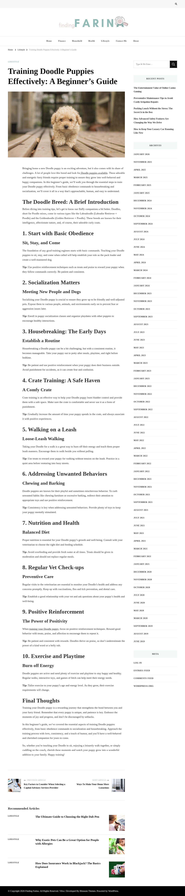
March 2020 (141, 618)
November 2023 (143, 301)
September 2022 (143, 409)
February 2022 (142, 463)
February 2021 (142, 556)
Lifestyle (105, 41)
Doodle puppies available (94, 172)
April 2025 (140, 170)
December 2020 (143, 572)
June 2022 (139, 433)
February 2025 (142, 185)
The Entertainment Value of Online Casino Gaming (155, 90)
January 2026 (142, 154)
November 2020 (143, 580)
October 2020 (142, 587)
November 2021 (143, 487)
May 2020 (139, 611)
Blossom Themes (88, 891)
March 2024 (141, 270)
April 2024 (140, 262)
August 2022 (141, 417)
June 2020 (139, 603)
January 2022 (142, 471)
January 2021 (142, 564)
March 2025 (141, 177)
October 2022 (142, 402)
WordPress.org (144, 686)
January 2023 (142, 378)
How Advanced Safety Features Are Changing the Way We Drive (151, 120)
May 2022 (139, 440)
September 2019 (143, 626)
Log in (138, 663)
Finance (62, 41)
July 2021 (139, 518)
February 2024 (142, 278)
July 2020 (139, 595)
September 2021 (143, 502)
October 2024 (142, 216)
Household (77, 41)
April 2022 (140, 448)
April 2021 (140, 541)
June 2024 (139, 247)
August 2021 (141, 510)
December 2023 (143, 293)
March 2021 (141, 549)
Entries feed (142, 670)
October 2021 (142, 494)
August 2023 (141, 324)
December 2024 (143, 201)
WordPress (113, 891)
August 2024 (141, 232)
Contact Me (121, 41)
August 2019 (141, 634)
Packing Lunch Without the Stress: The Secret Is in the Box (153, 110)
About (136, 41)
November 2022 (143, 394)
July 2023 (139, 332)
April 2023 (140, 355)
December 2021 (143, 479)
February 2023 (142, 371)
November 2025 (143, 162)
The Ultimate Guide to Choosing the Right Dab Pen (67, 816)
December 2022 (143, 386)
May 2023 (139, 348)
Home (49, 41)
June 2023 (139, 340)
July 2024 (139, 239)
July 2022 (139, 425)
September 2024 (143, 224)
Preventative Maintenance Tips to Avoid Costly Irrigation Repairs (153, 100)
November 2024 (143, 208)
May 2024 (139, 255)
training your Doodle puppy (43, 628)
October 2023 (142, 309)
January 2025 (142, 193)
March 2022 (141, 456)
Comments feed (143, 678)
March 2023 (141, 363)
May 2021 (139, 533)
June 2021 (139, 525)
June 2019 (139, 641)
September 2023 (143, 317)
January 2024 (142, 286)
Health (91, 41)
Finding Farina (32, 891)
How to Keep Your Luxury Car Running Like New (154, 131)
